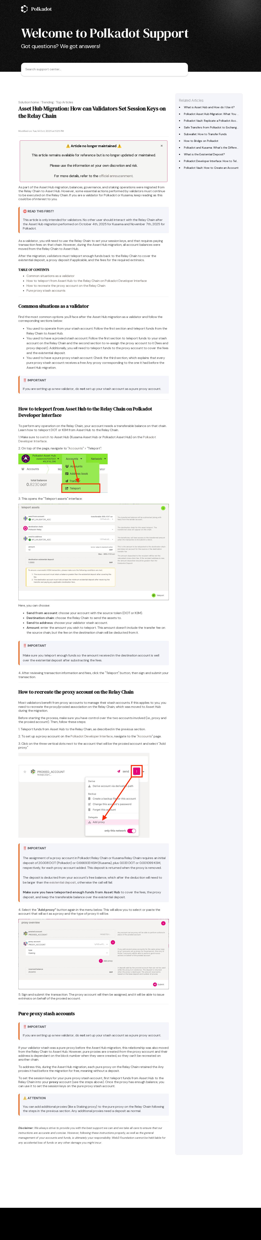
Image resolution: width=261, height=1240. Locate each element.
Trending (47, 102)
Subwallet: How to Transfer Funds (205, 134)
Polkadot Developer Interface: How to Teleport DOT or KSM (222, 161)
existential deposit (62, 882)
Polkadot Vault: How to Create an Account (211, 168)
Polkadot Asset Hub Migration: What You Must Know (217, 114)
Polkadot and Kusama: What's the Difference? (213, 147)
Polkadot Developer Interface (92, 736)
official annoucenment (116, 176)
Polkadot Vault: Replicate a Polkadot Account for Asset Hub (222, 120)
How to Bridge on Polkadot (201, 141)
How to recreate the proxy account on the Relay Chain (66, 286)
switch (44, 437)
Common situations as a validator (51, 276)
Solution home (28, 102)
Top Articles (64, 102)
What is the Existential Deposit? (204, 154)
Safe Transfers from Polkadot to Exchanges (212, 127)
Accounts (76, 448)
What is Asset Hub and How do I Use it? (209, 107)
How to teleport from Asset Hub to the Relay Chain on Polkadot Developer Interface (87, 281)
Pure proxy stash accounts (46, 290)
